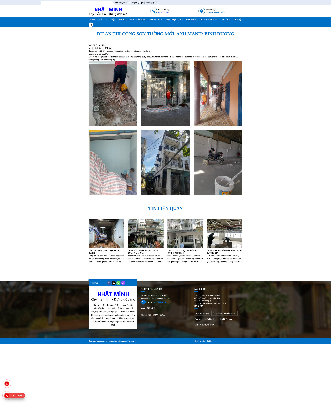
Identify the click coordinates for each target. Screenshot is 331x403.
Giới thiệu (110, 20)
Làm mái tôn (155, 20)
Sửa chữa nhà (137, 20)
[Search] (91, 25)
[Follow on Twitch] (123, 283)
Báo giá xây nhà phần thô (205, 319)
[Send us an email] (114, 283)
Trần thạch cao (174, 20)
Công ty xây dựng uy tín (204, 325)
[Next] (238, 237)
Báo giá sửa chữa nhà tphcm (224, 313)
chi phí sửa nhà (226, 319)
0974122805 (163, 12)
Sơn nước (191, 20)
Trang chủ (96, 20)
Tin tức (224, 20)
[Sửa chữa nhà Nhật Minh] (108, 11)
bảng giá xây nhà (202, 313)
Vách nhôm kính (208, 20)
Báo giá (122, 20)
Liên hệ (237, 20)
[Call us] (118, 283)
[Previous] (93, 237)
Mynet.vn (131, 341)
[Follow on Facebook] (109, 283)
